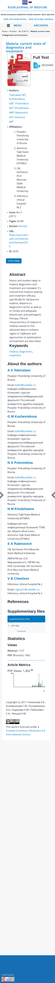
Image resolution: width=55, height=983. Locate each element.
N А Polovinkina (20, 463)
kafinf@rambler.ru (25, 385)
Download (21, 631)
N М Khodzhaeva (20, 509)
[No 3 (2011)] (19, 85)
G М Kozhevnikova (22, 416)
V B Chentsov (18, 578)
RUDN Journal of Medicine (27, 10)
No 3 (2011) (24, 31)
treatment (15, 355)
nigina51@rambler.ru (27, 589)
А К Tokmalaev (19, 370)
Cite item (13, 260)
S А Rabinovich (19, 544)
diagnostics (25, 351)
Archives (41, 25)
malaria (13, 351)
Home (4, 31)
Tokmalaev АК (17, 95)
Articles (23, 226)
